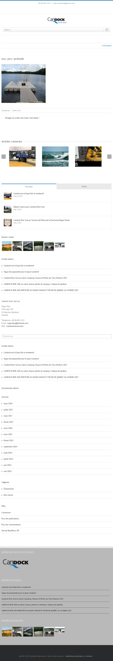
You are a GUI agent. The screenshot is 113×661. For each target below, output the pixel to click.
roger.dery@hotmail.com (17, 323)
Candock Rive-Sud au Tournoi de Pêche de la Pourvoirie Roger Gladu (41, 220)
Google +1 (26, 124)
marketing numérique (74, 656)
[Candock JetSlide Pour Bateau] (38, 246)
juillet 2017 (8, 409)
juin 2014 (7, 465)
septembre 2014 (10, 446)
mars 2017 (8, 416)
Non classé (8, 495)
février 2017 (8, 422)
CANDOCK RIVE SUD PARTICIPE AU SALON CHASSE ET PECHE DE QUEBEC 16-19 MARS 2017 (41, 290)
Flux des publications (10, 518)
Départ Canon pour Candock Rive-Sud (28, 207)
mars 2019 (8, 403)
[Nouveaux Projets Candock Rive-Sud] (17, 246)
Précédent (107, 45)
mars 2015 (8, 434)
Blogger (65, 8)
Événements (9, 489)
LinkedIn (53, 8)
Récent (84, 186)
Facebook (47, 8)
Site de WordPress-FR (10, 530)
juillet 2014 (8, 459)
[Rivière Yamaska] (59, 244)
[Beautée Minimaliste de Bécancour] (28, 246)
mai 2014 (7, 471)
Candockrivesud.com (14, 326)
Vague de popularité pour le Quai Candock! (21, 272)
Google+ (58, 8)
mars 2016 (8, 428)
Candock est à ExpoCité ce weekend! (28, 193)
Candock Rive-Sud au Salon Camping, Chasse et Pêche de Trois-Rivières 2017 (35, 278)
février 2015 (8, 440)
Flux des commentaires (11, 524)
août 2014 (8, 453)
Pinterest (33, 124)
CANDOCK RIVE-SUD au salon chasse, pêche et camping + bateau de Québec (35, 284)
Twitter (12, 124)
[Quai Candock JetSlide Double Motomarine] (49, 246)
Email (40, 124)
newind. (89, 656)
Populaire (29, 187)
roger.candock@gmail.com (64, 3)
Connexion (6, 512)
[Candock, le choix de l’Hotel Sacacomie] (6, 246)
